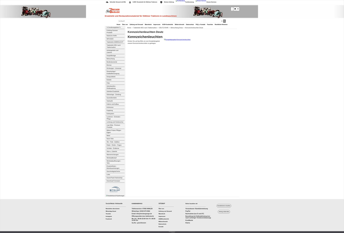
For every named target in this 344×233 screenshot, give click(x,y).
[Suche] (224, 21)
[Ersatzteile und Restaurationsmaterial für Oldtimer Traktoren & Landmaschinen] (125, 10)
